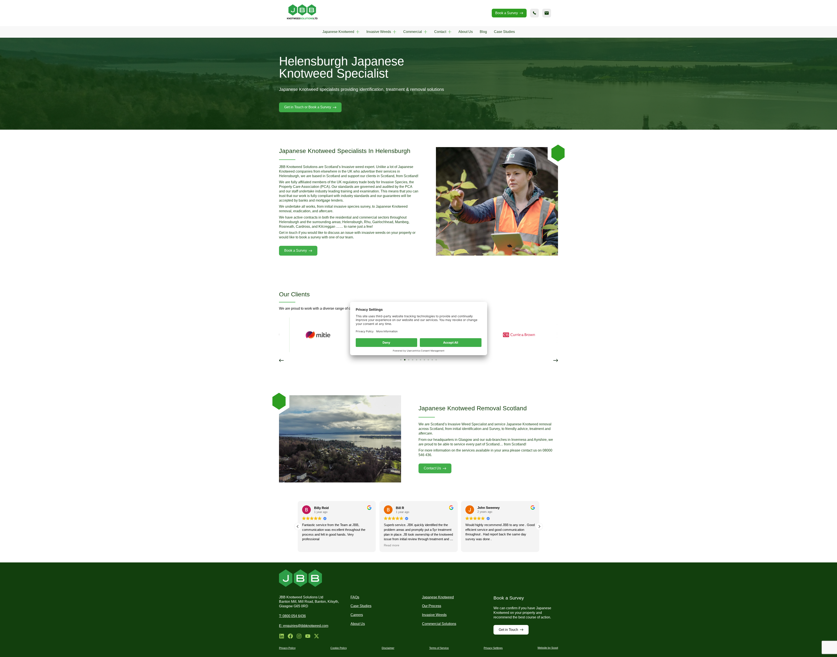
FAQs (354, 597)
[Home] (302, 13)
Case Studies (504, 32)
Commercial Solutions (439, 624)
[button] (281, 360)
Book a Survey (506, 13)
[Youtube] (307, 636)
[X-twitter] (316, 636)
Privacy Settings (493, 648)
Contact (440, 32)
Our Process (431, 606)
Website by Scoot (548, 647)
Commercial (412, 32)
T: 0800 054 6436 (292, 616)
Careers (356, 615)
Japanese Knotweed (338, 32)
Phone (534, 13)
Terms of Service (439, 648)
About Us (465, 32)
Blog (483, 32)
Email (546, 13)
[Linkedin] (281, 636)
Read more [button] (310, 545)
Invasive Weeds (378, 32)
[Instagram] (299, 636)
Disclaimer (388, 648)
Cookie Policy (338, 648)
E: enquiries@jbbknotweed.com (303, 626)
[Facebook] (290, 636)
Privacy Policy (287, 648)
